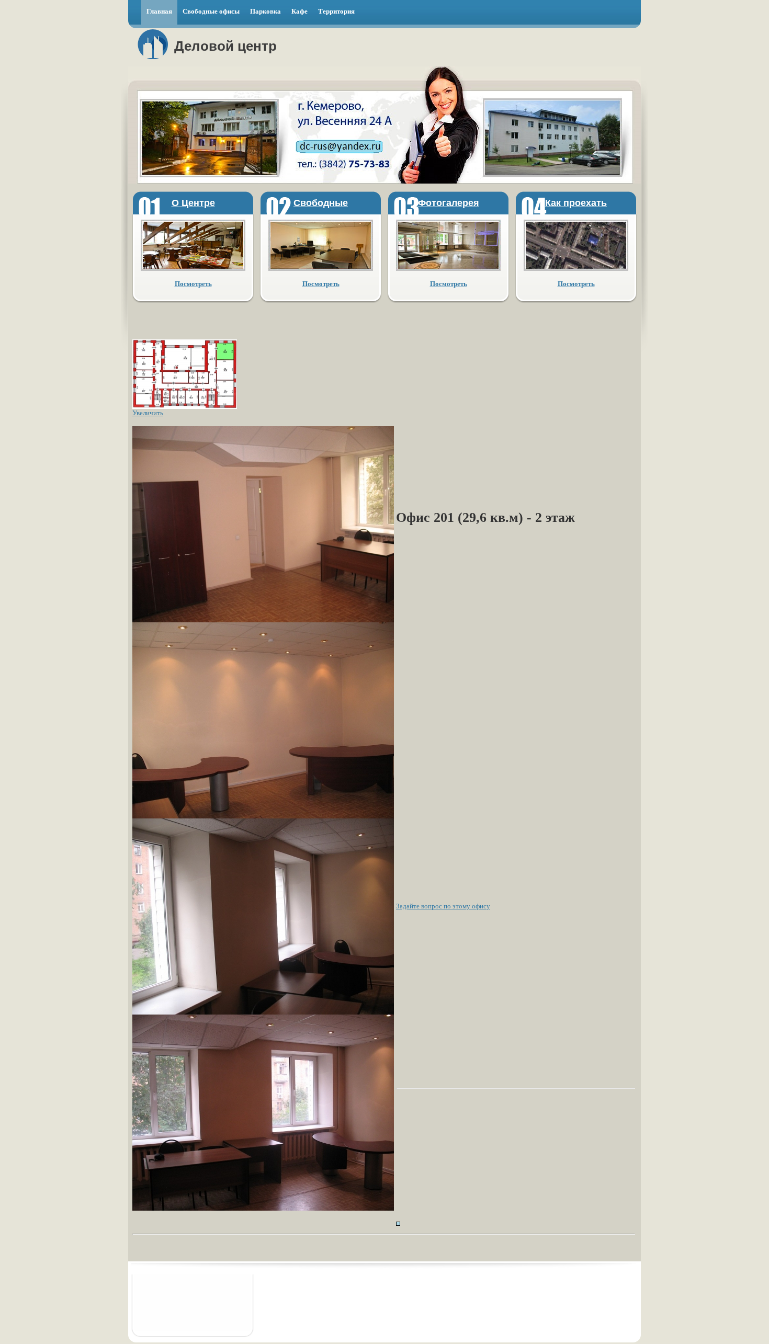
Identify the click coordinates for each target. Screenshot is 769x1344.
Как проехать (576, 203)
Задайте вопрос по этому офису (443, 906)
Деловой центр (225, 46)
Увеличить (147, 413)
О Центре (193, 203)
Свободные (320, 203)
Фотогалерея (448, 203)
